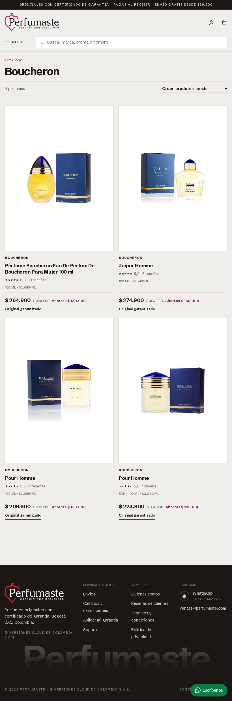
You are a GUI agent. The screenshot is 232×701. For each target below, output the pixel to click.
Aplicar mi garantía (100, 620)
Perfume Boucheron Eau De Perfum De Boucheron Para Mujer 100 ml (49, 269)
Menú (17, 42)
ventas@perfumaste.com (203, 608)
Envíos (89, 594)
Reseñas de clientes (149, 603)
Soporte (90, 629)
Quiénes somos (145, 594)
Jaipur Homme (136, 265)
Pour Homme (20, 478)
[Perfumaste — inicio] (32, 22)
